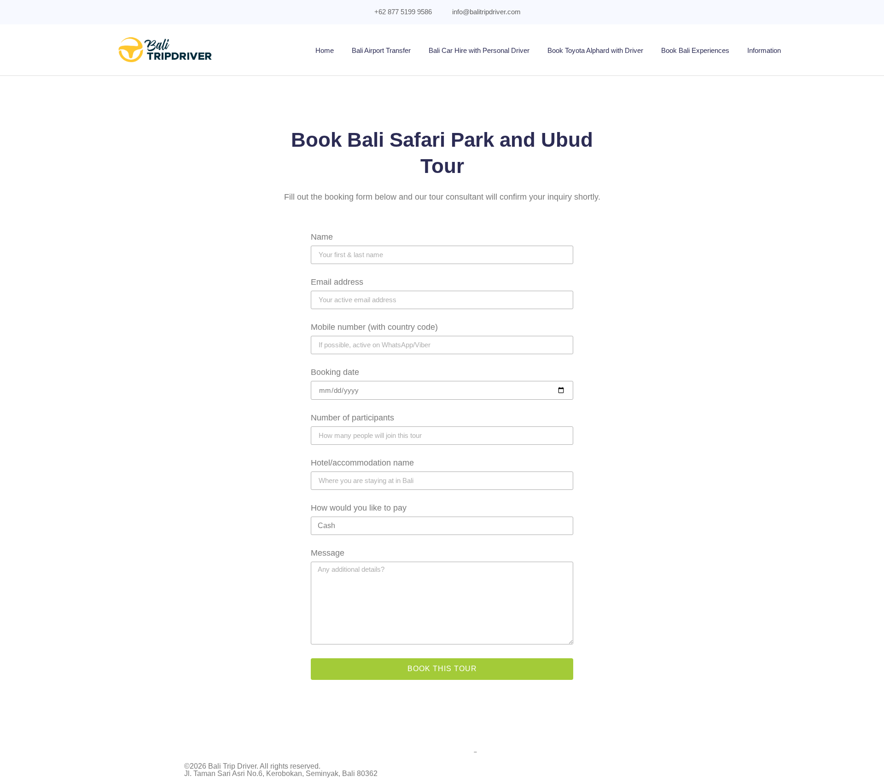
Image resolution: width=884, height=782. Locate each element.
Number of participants (352, 418)
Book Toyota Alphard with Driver (595, 50)
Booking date (335, 372)
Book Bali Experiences (695, 50)
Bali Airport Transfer (381, 50)
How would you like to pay (359, 508)
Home (324, 50)
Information (764, 50)
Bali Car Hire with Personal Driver (479, 50)
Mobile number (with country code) (374, 327)
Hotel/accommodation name (362, 463)
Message (327, 553)
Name (322, 237)
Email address (337, 282)
